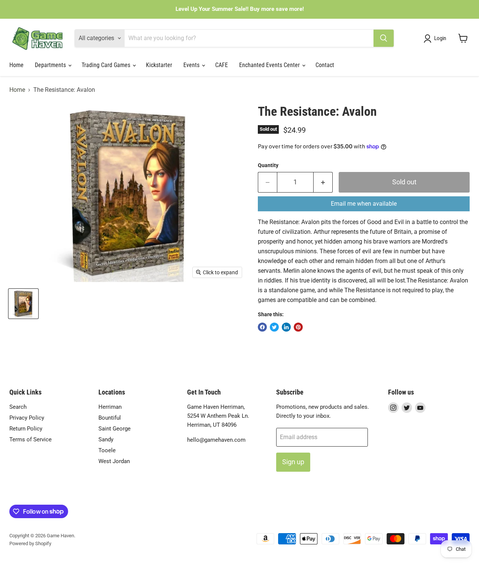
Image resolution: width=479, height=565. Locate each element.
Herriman (110, 407)
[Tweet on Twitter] (274, 327)
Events (192, 65)
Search (18, 407)
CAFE (221, 65)
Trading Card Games (107, 65)
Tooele (107, 450)
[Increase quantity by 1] (323, 182)
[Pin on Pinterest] (298, 327)
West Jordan (114, 461)
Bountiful (109, 417)
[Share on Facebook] (262, 327)
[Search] (383, 38)
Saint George (114, 428)
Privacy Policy (26, 417)
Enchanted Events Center (270, 65)
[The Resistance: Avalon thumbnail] (23, 303)
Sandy (105, 439)
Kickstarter (159, 65)
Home (16, 65)
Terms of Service (30, 439)
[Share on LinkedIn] (286, 327)
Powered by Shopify (30, 543)
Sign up (293, 462)
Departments (51, 65)
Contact (324, 65)
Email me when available (364, 203)
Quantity (268, 165)
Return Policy (25, 428)
